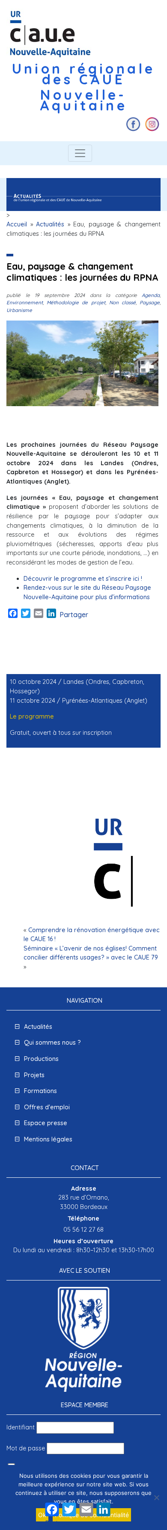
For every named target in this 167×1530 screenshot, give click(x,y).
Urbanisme (19, 310)
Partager (74, 614)
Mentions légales (48, 1139)
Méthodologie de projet (76, 302)
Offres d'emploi (47, 1107)
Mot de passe (25, 1448)
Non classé (122, 302)
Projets (34, 1075)
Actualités (50, 224)
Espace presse (45, 1123)
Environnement (24, 302)
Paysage (150, 302)
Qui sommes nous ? (52, 1042)
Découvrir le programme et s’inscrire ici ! (83, 578)
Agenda (151, 295)
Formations (40, 1091)
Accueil (16, 224)
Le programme (32, 716)
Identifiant (20, 1427)
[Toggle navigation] (80, 153)
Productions (41, 1059)
